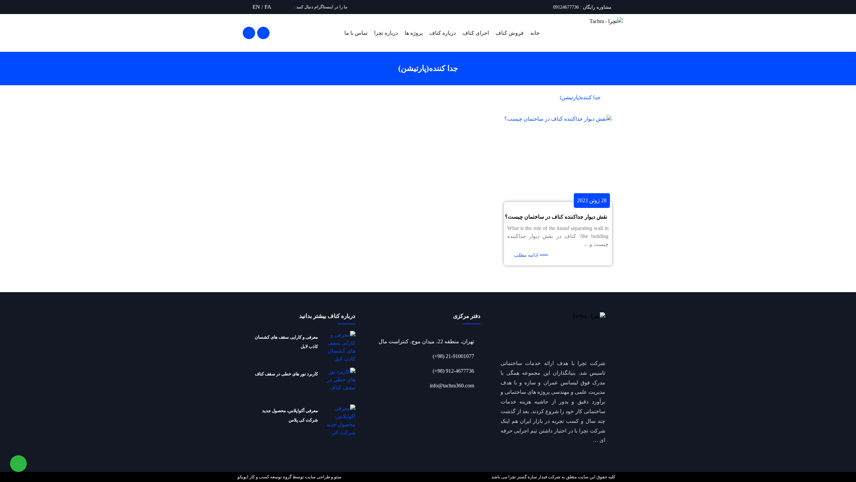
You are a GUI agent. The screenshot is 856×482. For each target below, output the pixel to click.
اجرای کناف (475, 33)
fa (267, 7)
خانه (535, 33)
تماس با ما (355, 33)
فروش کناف (510, 33)
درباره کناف (442, 33)
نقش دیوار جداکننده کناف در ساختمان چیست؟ (556, 217)
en (256, 7)
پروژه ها (414, 33)
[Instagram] (289, 6)
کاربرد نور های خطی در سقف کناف (286, 373)
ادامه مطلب (526, 255)
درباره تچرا (386, 33)
